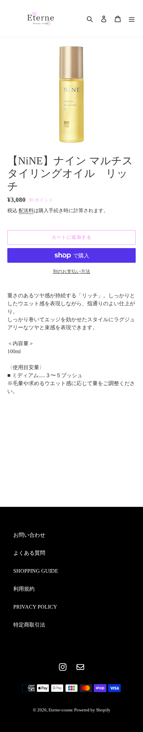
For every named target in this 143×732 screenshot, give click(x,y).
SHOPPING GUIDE (35, 571)
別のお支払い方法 (71, 271)
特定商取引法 (29, 625)
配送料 (26, 210)
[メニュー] (132, 18)
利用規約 (24, 589)
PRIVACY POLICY (35, 607)
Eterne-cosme (61, 709)
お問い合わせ (29, 535)
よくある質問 (29, 553)
